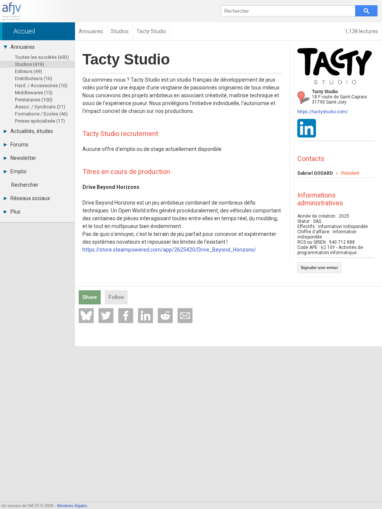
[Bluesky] (86, 315)
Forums (19, 145)
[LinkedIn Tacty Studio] (306, 136)
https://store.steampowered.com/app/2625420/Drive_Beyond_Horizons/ (169, 250)
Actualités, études (31, 131)
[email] (185, 315)
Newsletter (23, 158)
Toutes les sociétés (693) (42, 57)
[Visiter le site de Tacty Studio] (334, 86)
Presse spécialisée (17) (40, 121)
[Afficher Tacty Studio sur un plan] (303, 97)
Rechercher (24, 185)
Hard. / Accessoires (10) (41, 85)
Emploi (18, 171)
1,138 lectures (361, 31)
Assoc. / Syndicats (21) (40, 107)
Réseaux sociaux (30, 198)
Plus (15, 212)
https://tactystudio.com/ (322, 111)
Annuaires (22, 47)
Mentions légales (72, 505)
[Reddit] (165, 315)
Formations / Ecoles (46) (41, 114)
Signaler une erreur (319, 267)
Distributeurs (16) (33, 78)
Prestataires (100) (34, 99)
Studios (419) (29, 64)
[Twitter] (105, 315)
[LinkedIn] (145, 315)
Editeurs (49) (28, 71)
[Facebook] (125, 315)
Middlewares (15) (34, 92)
